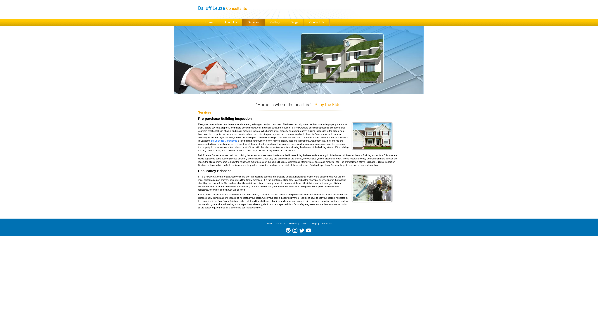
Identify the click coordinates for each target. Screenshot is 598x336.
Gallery (275, 22)
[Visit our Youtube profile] (308, 230)
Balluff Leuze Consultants (224, 140)
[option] (299, 60)
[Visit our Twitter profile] (302, 230)
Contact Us (316, 22)
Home (209, 22)
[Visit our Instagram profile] (295, 230)
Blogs (294, 22)
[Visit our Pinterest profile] (288, 230)
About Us (230, 22)
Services (253, 22)
